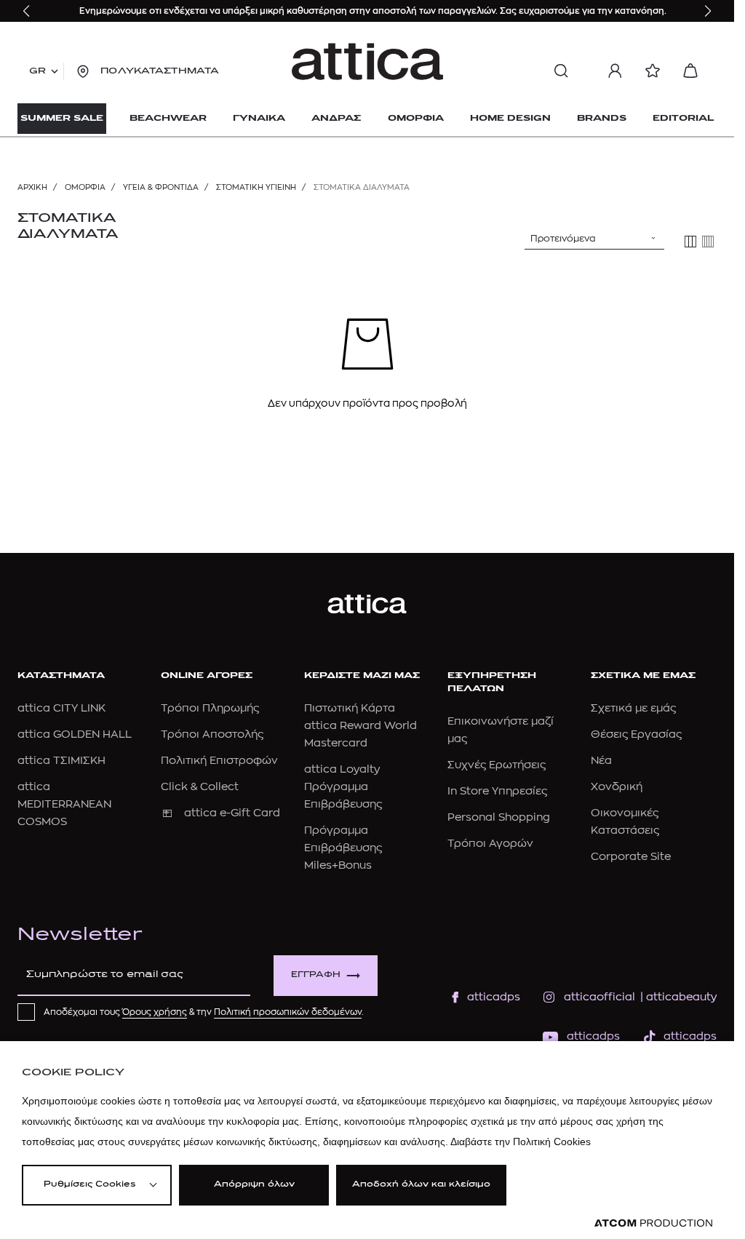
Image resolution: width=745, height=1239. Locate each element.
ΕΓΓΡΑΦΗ (315, 975)
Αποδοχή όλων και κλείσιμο (421, 1185)
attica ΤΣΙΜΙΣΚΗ (61, 760)
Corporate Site (631, 856)
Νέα (601, 760)
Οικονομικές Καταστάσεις (625, 822)
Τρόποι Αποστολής (212, 734)
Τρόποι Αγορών (490, 843)
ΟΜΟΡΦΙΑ (85, 187)
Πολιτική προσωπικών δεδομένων (288, 1012)
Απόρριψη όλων (254, 1185)
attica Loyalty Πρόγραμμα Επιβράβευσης (343, 787)
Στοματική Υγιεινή (256, 187)
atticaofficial (599, 997)
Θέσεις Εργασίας (636, 734)
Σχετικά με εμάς (633, 708)
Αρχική (32, 187)
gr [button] (37, 71)
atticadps (493, 997)
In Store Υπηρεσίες (497, 791)
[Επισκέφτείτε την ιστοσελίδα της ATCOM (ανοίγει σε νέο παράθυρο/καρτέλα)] (653, 1223)
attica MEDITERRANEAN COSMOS (64, 804)
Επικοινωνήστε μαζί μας (500, 730)
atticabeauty (677, 997)
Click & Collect (200, 786)
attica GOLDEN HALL (74, 734)
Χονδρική (616, 786)
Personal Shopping (498, 817)
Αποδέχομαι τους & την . (204, 1012)
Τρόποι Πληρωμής (210, 708)
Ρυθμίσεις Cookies (89, 1185)
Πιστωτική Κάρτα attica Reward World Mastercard (360, 726)
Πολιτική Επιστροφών (219, 760)
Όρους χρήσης (154, 1012)
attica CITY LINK (61, 708)
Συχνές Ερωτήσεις (496, 765)
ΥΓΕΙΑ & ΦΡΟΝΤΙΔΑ (161, 187)
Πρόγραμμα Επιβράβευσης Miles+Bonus (343, 848)
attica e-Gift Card (232, 813)
